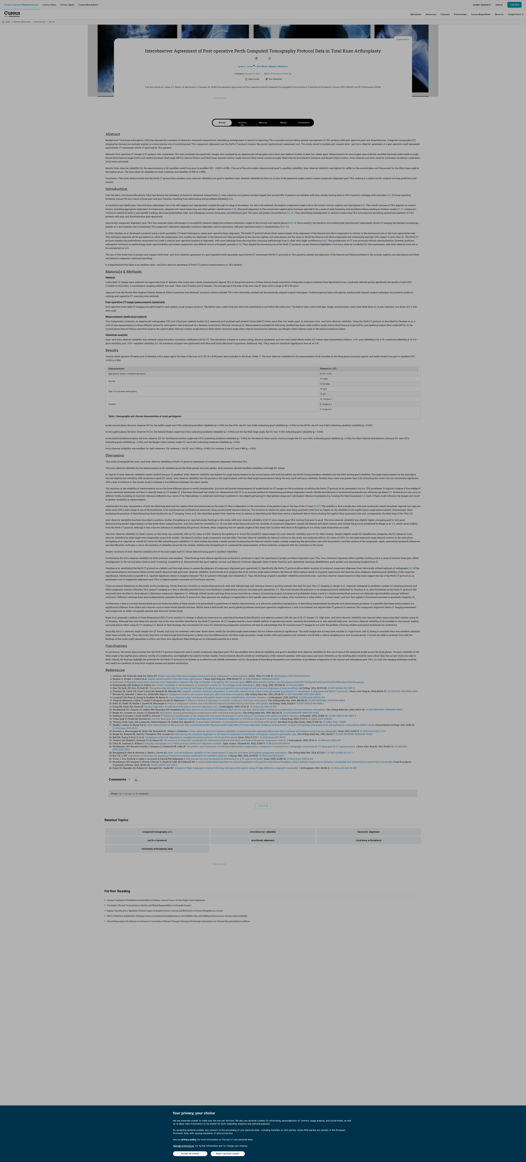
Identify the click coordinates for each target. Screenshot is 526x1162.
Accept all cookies (190, 1153)
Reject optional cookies (227, 1153)
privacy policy (188, 1139)
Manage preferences (183, 1146)
